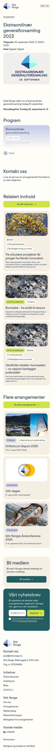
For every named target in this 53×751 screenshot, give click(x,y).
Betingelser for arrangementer (18, 719)
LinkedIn (10, 732)
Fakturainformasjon (12, 715)
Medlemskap (9, 711)
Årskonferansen (11, 676)
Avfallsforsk (9, 681)
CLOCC (7, 690)
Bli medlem (25, 579)
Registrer (34, 613)
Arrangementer (10, 706)
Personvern (9, 739)
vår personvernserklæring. (27, 621)
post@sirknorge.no (12, 656)
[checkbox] (10, 619)
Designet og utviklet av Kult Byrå (19, 746)
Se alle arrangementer (25, 404)
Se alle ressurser (25, 204)
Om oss (7, 702)
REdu (5, 685)
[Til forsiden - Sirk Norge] (11, 6)
